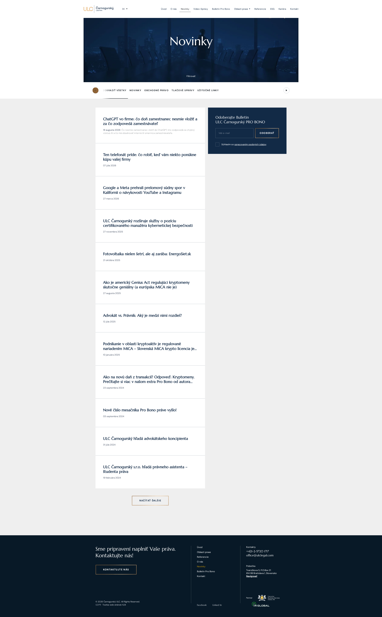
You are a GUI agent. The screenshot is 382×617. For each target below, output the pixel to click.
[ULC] (98, 9)
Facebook (202, 605)
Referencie (260, 8)
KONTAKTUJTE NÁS (116, 569)
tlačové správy (183, 90)
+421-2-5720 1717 (257, 551)
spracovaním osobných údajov (250, 144)
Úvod (163, 8)
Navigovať (251, 576)
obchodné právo (156, 90)
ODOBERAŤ (267, 133)
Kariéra (282, 8)
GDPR (98, 604)
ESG (272, 8)
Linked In (217, 605)
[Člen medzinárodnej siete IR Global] (260, 604)
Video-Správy (200, 8)
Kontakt (294, 8)
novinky (135, 90)
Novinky (185, 8)
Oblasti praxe (241, 8)
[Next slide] (286, 90)
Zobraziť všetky (115, 90)
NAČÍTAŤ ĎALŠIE (150, 500)
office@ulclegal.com (260, 555)
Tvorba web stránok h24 (114, 604)
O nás (174, 8)
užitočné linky (208, 90)
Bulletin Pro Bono (221, 8)
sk (123, 8)
